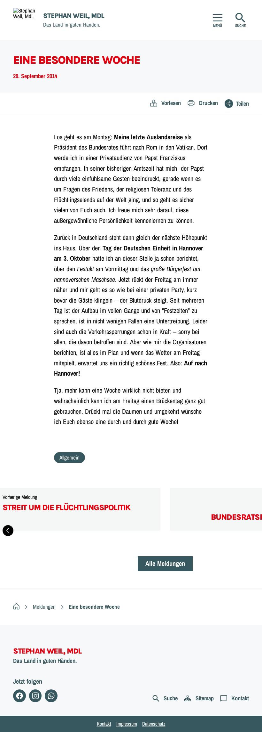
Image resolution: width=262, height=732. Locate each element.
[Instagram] (35, 695)
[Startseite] (16, 606)
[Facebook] (19, 695)
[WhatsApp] (51, 695)
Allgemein (69, 457)
